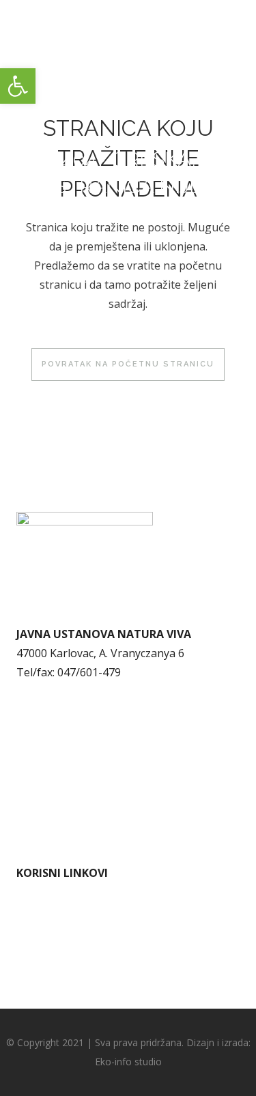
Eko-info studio (128, 1061)
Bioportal (40, 968)
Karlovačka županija (67, 930)
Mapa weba (46, 800)
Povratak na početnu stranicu (128, 364)
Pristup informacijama (73, 781)
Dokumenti (45, 762)
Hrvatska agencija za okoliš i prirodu (109, 949)
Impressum (45, 819)
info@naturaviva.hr (79, 691)
